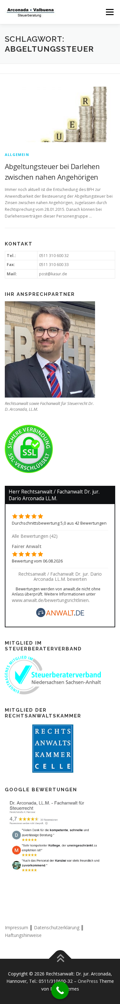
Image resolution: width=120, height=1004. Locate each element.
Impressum (16, 927)
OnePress (88, 981)
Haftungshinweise (23, 935)
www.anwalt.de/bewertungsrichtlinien (50, 600)
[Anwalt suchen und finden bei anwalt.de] (60, 616)
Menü (109, 12)
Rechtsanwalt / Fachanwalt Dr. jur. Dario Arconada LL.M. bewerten (60, 576)
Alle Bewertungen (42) (35, 536)
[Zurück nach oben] (60, 958)
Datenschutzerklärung (56, 927)
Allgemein (17, 154)
